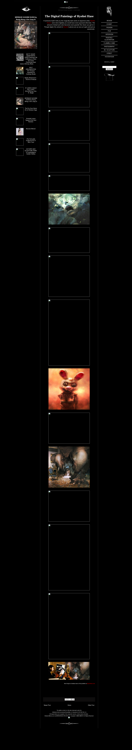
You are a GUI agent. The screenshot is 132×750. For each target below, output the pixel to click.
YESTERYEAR (109, 57)
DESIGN (109, 20)
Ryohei (66, 27)
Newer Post (47, 705)
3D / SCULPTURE (109, 50)
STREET (109, 53)
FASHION (109, 27)
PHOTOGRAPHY (109, 46)
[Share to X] (70, 699)
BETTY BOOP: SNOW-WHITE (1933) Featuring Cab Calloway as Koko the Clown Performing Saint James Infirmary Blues (28, 59)
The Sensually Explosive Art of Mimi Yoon (31, 140)
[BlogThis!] (68, 699)
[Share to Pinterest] (73, 699)
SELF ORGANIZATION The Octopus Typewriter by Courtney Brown (31, 71)
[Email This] (66, 699)
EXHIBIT (109, 24)
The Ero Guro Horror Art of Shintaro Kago (31, 109)
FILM (109, 31)
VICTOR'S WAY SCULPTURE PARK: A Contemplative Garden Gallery (31, 151)
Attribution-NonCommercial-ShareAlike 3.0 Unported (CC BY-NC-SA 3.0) (69, 712)
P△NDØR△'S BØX (109, 43)
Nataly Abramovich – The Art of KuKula (31, 78)
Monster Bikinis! (31, 129)
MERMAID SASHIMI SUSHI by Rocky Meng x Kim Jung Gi (31, 99)
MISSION (106, 61)
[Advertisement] (109, 115)
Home (69, 705)
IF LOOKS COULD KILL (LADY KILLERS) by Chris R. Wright (31, 90)
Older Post (91, 705)
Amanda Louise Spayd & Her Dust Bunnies (30, 120)
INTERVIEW (109, 34)
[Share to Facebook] (72, 699)
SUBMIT (112, 61)
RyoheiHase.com (91, 683)
